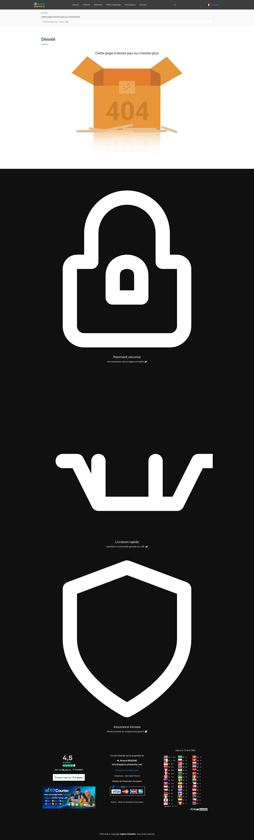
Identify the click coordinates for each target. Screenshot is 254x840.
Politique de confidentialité (127, 770)
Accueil (75, 4)
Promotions (130, 4)
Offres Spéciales (113, 4)
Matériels (98, 4)
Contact (143, 4)
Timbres (86, 4)
